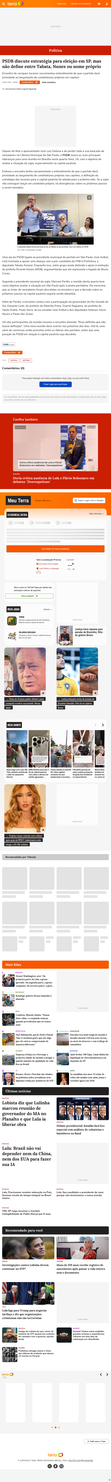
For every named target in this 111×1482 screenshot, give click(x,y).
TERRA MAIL (62, 4)
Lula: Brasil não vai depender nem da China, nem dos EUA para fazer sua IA (27, 1156)
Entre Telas (20, 1031)
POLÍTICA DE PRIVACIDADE (80, 1460)
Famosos (18, 973)
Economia (74, 1051)
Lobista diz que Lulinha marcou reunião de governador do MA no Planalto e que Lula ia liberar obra (26, 1113)
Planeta (19, 1051)
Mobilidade (74, 1031)
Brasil (5, 1261)
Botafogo (20, 992)
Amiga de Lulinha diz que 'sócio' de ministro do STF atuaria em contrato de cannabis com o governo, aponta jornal (36, 1335)
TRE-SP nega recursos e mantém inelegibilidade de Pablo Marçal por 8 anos (26, 1212)
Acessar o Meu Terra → (44, 500)
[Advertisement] (77, 1214)
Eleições (16, 474)
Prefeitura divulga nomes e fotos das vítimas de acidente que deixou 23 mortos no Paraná (36, 1353)
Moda (72, 1071)
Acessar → (48, 609)
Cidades (60, 1261)
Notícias (26, 360)
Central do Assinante (81, 4)
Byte (17, 1011)
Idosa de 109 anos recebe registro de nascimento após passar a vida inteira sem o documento (81, 1268)
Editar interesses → (97, 513)
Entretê (76, 1328)
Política (14, 360)
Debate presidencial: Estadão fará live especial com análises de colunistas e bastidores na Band (81, 1129)
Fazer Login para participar (55, 384)
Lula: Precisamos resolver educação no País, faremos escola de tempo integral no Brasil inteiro (27, 1195)
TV (17, 1071)
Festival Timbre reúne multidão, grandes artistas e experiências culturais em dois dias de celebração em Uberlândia (88, 1335)
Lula (4, 1307)
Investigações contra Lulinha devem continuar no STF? (25, 1266)
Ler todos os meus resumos (55, 548)
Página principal (15, 4)
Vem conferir (27, 596)
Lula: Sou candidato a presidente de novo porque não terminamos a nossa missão (80, 1194)
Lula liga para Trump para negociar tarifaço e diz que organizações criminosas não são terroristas (24, 1314)
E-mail (99, 4)
